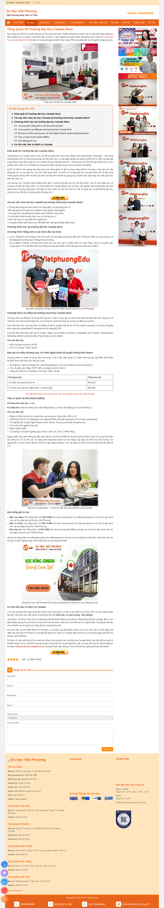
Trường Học (59, 22)
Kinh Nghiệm (77, 22)
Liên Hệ (125, 22)
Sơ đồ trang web (15, 891)
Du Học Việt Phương (21, 11)
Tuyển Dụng (138, 22)
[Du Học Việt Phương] (8, 22)
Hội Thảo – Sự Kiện (98, 22)
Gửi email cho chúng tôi (135, 904)
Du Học (30, 23)
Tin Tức (151, 22)
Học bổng (44, 22)
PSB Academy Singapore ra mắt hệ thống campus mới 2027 (64, 3)
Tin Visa (114, 22)
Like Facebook (96, 904)
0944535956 (146, 13)
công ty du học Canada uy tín (30, 646)
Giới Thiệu (18, 22)
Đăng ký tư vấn (63, 904)
